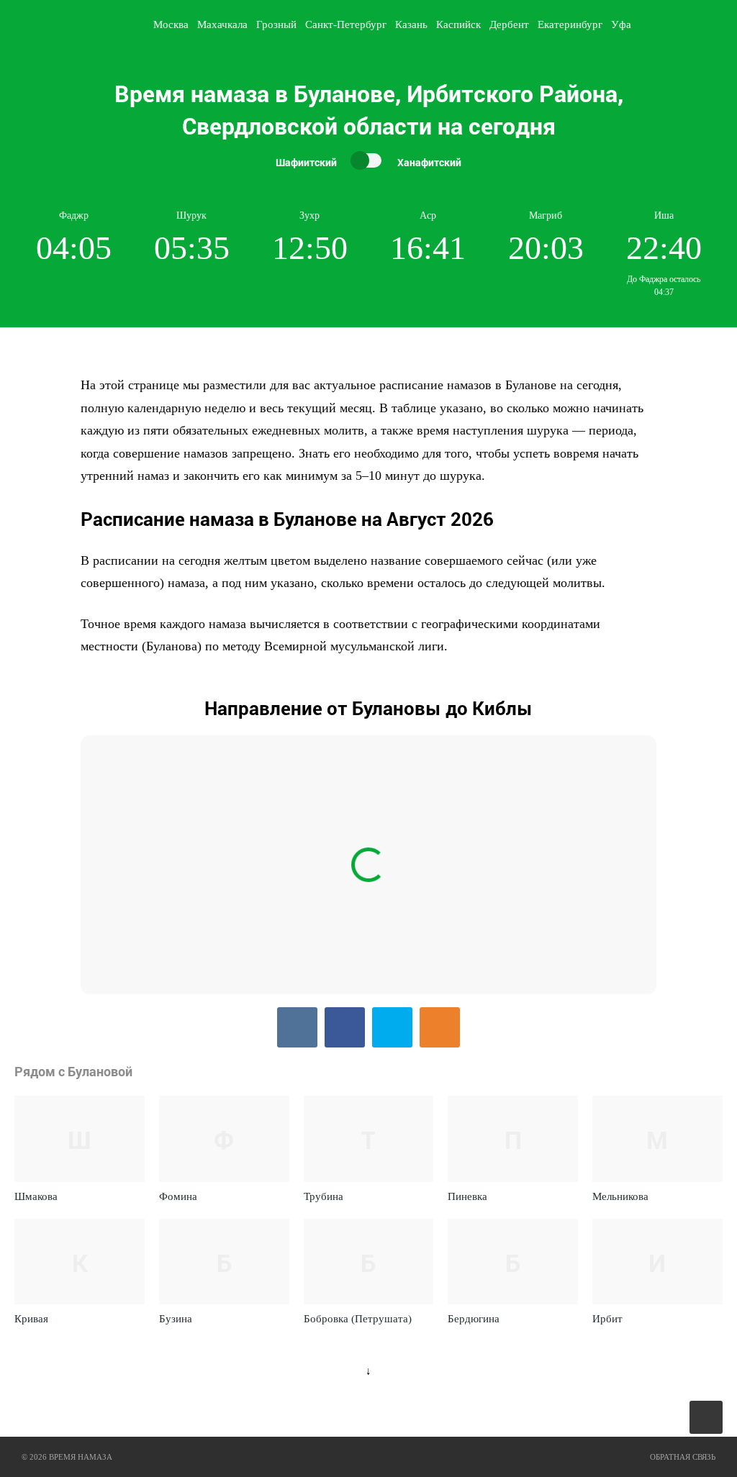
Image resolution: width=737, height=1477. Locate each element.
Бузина (175, 1318)
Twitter (392, 1027)
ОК (440, 1027)
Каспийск (458, 24)
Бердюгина (473, 1318)
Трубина (323, 1196)
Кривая (31, 1318)
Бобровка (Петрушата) (358, 1318)
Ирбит (607, 1318)
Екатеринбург (570, 24)
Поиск (719, 24)
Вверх (707, 1417)
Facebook (345, 1027)
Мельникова (620, 1196)
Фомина (178, 1196)
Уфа (621, 24)
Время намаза (74, 24)
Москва (171, 24)
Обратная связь (682, 1457)
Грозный (276, 24)
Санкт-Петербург (345, 24)
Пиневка (467, 1196)
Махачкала (222, 24)
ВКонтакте (297, 1027)
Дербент (509, 24)
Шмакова (36, 1196)
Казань (411, 24)
